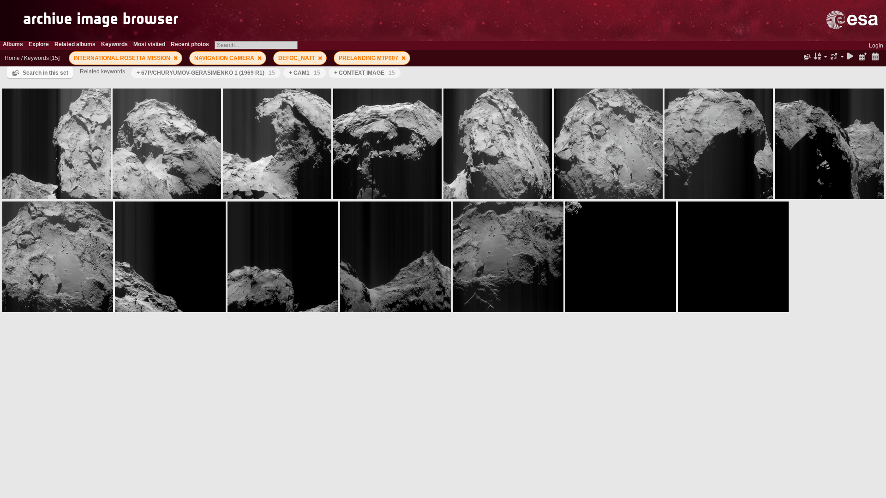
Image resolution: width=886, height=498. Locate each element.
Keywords (36, 58)
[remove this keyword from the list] (176, 58)
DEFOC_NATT (297, 58)
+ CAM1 (304, 73)
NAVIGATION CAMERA (225, 58)
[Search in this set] (806, 56)
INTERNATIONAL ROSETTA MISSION (123, 58)
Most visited (149, 44)
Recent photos (190, 44)
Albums (13, 44)
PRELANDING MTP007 (369, 58)
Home (12, 58)
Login (876, 45)
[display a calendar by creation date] (874, 57)
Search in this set (45, 73)
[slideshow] (850, 57)
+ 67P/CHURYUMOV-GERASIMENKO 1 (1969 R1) (206, 73)
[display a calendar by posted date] (862, 57)
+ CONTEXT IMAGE (364, 73)
